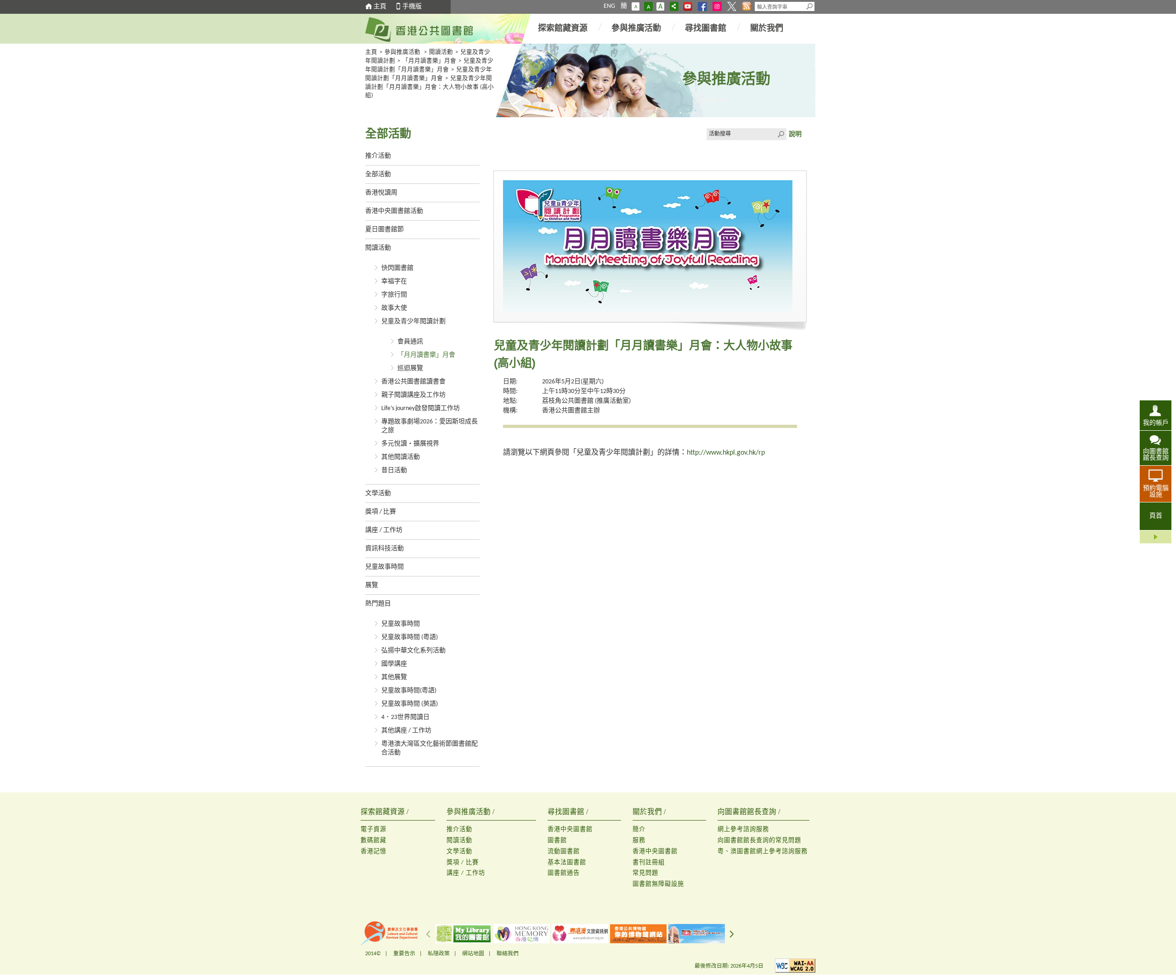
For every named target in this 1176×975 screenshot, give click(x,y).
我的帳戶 (1156, 423)
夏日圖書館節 (384, 229)
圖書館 (557, 841)
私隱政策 (439, 954)
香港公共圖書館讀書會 (413, 381)
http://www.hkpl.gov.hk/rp (726, 452)
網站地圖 (473, 954)
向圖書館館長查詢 (1156, 455)
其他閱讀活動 (400, 457)
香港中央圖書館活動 (394, 211)
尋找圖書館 (705, 28)
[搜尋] (809, 6)
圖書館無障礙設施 (658, 884)
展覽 (371, 585)
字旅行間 (394, 294)
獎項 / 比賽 (380, 511)
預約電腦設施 (1156, 491)
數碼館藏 (373, 841)
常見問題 (645, 873)
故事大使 (394, 308)
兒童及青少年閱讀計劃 (413, 321)
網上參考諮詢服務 (743, 829)
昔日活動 (394, 470)
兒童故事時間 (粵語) (409, 637)
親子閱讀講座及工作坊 (413, 395)
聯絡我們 (508, 954)
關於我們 (766, 28)
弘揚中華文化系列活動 (413, 650)
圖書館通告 (564, 873)
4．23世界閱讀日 (405, 717)
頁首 (1155, 516)
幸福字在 (394, 281)
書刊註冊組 (649, 863)
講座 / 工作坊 (383, 530)
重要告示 (404, 954)
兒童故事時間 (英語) (409, 704)
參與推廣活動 (636, 28)
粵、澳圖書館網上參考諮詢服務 (763, 852)
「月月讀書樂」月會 (429, 61)
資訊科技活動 (384, 548)
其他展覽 (394, 677)
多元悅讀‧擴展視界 (410, 443)
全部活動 (378, 174)
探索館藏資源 (563, 28)
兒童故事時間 (384, 567)
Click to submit (780, 134)
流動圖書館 (564, 852)
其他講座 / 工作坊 (406, 730)
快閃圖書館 (397, 268)
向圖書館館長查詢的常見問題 (759, 841)
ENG (609, 6)
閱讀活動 (441, 52)
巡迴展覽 (410, 368)
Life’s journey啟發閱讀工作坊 (420, 408)
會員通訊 (410, 341)
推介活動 (378, 156)
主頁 (379, 6)
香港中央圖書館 (570, 829)
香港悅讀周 (381, 192)
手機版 (412, 6)
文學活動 (378, 493)
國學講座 (394, 664)
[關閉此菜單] (1155, 536)
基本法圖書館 (567, 863)
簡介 (639, 829)
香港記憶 (373, 852)
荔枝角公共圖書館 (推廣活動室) (586, 401)
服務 (639, 841)
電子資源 (373, 829)
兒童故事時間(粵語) (408, 690)
